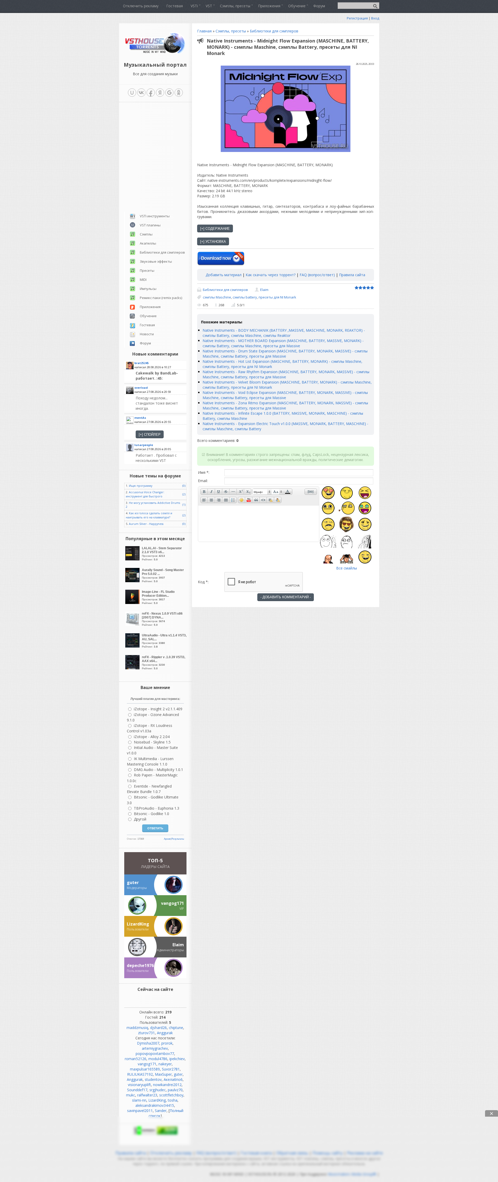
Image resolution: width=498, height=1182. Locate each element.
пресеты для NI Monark (277, 297)
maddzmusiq (137, 1027)
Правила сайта (352, 274)
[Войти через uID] (132, 92)
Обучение (148, 316)
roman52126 (135, 1058)
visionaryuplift (139, 1084)
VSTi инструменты (155, 216)
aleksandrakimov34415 (154, 1105)
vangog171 (147, 1063)
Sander (161, 1110)
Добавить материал (223, 274)
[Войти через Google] (169, 92)
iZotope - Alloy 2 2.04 (152, 736)
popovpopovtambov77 (155, 1053)
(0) (183, 486)
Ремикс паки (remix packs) (161, 297)
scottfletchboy (171, 1095)
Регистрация (357, 18)
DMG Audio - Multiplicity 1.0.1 (158, 769)
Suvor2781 (171, 1069)
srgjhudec (157, 1089)
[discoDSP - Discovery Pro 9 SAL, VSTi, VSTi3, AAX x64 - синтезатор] (160, 376)
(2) (183, 494)
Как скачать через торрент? (270, 274)
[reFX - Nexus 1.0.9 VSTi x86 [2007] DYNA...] (133, 624)
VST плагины (150, 225)
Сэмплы (146, 234)
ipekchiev (177, 1058)
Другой (140, 819)
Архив (167, 839)
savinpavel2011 (140, 1110)
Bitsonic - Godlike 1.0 (151, 813)
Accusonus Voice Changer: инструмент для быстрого (145, 494)
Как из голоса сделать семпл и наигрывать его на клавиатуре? (149, 515)
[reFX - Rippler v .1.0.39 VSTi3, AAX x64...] (133, 667)
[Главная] (155, 53)
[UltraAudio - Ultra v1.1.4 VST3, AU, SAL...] (133, 646)
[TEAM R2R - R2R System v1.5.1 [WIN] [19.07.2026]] (160, 458)
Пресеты (147, 270)
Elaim (264, 289)
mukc (130, 1095)
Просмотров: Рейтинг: (162, 553)
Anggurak (165, 1032)
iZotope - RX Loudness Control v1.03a (149, 728)
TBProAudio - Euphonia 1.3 (156, 808)
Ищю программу (140, 486)
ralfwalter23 (147, 1095)
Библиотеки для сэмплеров (274, 31)
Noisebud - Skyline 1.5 (152, 742)
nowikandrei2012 (167, 1084)
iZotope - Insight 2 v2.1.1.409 (158, 708)
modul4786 (157, 1058)
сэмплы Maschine (217, 297)
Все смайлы (346, 568)
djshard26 (158, 1027)
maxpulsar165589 (145, 1069)
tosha (172, 1100)
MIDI (143, 279)
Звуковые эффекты (156, 261)
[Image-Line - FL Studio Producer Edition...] (133, 602)
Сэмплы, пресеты (231, 31)
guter (178, 1074)
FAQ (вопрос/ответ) (317, 274)
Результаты (177, 839)
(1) (183, 504)
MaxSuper (163, 1074)
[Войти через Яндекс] (160, 92)
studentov (153, 1079)
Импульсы (148, 288)
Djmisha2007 (148, 1043)
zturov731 (146, 1032)
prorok (166, 1043)
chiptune (176, 1027)
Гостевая (147, 325)
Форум (145, 343)
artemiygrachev (155, 1048)
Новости (147, 334)
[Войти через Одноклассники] (179, 92)
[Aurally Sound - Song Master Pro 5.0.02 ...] (133, 580)
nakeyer (165, 1063)
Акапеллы (148, 243)
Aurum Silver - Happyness (146, 524)
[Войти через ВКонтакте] (141, 92)
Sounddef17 (137, 1089)
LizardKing (157, 1100)
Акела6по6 (173, 1079)
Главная (204, 31)
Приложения (150, 306)
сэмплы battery (245, 297)
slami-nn (139, 1100)
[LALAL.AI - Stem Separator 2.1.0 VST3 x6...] (133, 559)
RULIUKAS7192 (140, 1074)
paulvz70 (175, 1089)
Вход (375, 18)
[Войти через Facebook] (151, 92)
